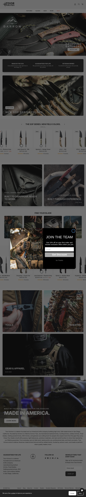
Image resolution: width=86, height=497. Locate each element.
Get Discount (59, 254)
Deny (80, 493)
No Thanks (59, 260)
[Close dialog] (73, 231)
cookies (13, 493)
